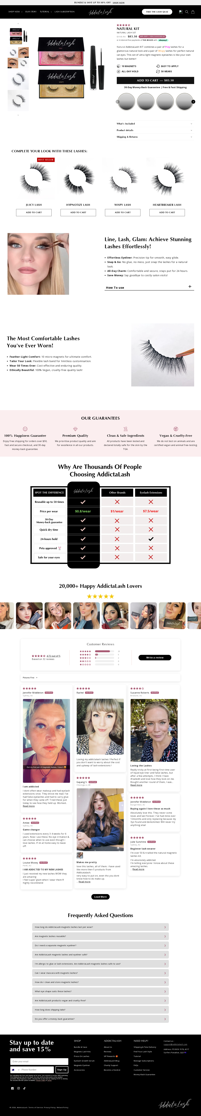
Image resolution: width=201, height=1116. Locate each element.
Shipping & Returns (127, 137)
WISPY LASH (122, 204)
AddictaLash (22, 1107)
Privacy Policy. (50, 1107)
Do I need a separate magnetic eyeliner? (55, 945)
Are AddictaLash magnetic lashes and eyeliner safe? (61, 954)
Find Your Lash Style (143, 1051)
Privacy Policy (41, 1080)
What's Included (126, 123)
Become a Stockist (112, 1070)
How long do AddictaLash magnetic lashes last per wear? (64, 927)
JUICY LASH (34, 204)
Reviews (107, 1051)
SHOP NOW (119, 3)
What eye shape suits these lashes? (53, 991)
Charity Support (111, 1065)
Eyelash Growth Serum (84, 1061)
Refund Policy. (63, 1107)
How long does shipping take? (50, 1009)
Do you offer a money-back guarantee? (55, 1018)
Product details (125, 130)
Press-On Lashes (81, 1056)
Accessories (79, 1070)
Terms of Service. (35, 1107)
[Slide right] (18, 115)
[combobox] (15, 1070)
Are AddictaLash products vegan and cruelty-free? (60, 1000)
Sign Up (62, 1070)
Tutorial (137, 1056)
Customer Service (142, 1070)
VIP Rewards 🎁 (111, 1056)
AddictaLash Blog (111, 1061)
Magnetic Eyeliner (82, 1065)
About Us (108, 1047)
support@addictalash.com (175, 1044)
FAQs (136, 1065)
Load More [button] (100, 896)
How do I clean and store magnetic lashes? (57, 982)
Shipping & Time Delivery (145, 1047)
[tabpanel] (34, 188)
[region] (100, 2)
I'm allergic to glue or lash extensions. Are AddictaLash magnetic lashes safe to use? (78, 963)
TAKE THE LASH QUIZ (157, 12)
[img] (29, 688)
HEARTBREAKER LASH (167, 204)
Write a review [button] (155, 657)
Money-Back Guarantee (144, 1074)
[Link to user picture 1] (46, 741)
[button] (15, 12)
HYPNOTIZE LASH (78, 204)
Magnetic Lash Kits (82, 1051)
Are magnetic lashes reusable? (50, 936)
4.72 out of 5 (53, 655)
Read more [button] (29, 806)
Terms (49, 1080)
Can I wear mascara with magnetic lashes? (56, 973)
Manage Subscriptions (144, 1061)
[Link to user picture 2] (80, 855)
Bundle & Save (80, 1047)
